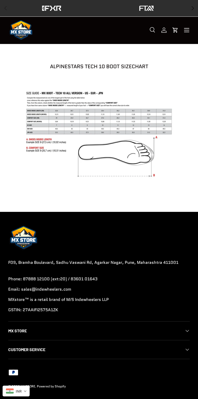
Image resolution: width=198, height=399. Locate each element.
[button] (175, 30)
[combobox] (16, 391)
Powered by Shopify (51, 386)
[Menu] (186, 30)
